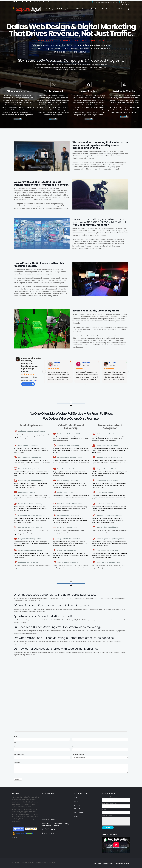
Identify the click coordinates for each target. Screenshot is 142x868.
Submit (18, 779)
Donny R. (110, 363)
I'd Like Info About (78, 754)
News (45, 2)
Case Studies (119, 9)
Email (16, 747)
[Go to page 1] (85, 384)
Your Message (107, 816)
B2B (14, 2)
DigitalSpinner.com (18, 838)
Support (77, 809)
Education (29, 2)
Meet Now (51, 2)
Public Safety (20, 2)
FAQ (75, 798)
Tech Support (79, 812)
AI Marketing (61, 9)
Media (108, 9)
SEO (103, 9)
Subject (75, 747)
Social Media (95, 9)
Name (16, 736)
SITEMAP (77, 816)
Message (17, 762)
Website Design (81, 9)
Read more (17, 119)
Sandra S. (56, 363)
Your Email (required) (109, 803)
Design (69, 9)
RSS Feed (77, 805)
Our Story (49, 9)
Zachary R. (84, 363)
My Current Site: (19, 754)
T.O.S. (76, 801)
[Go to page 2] (86, 384)
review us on (27, 384)
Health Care (38, 2)
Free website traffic (48, 819)
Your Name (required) (109, 797)
